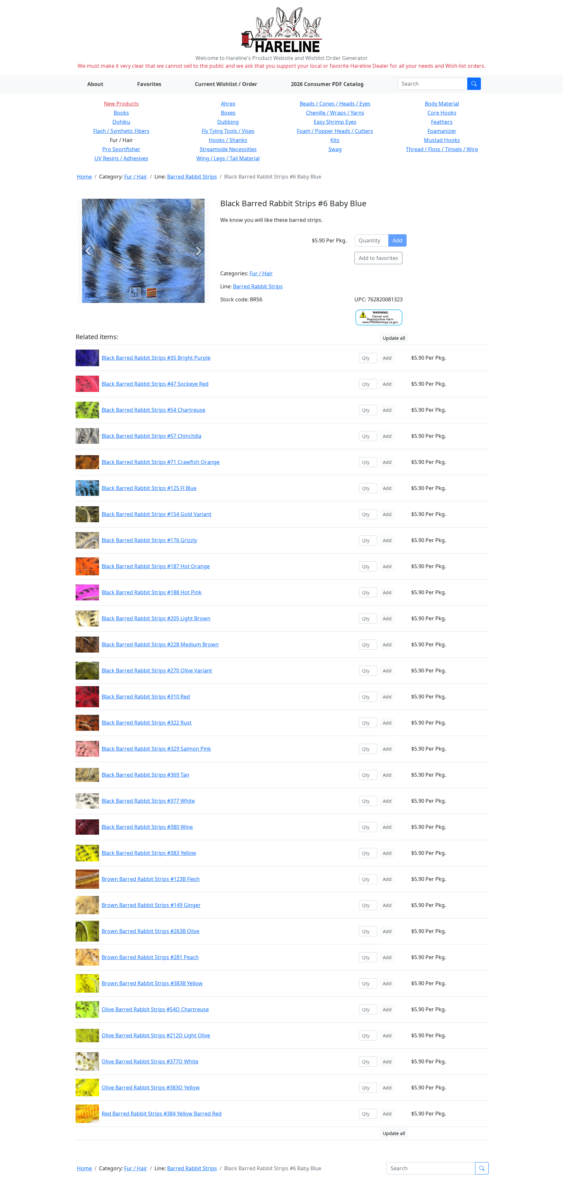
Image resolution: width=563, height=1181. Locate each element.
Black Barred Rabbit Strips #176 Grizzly (149, 540)
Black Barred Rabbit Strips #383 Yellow (149, 853)
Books (121, 112)
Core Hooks (441, 112)
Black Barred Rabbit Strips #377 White (148, 800)
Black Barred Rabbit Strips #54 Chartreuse (153, 409)
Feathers (442, 121)
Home (84, 176)
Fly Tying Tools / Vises (228, 131)
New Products (121, 103)
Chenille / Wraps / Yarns (335, 112)
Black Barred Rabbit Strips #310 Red (146, 696)
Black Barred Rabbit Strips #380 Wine (147, 826)
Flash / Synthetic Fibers (121, 131)
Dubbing (228, 121)
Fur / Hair (135, 176)
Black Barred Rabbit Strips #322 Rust (147, 722)
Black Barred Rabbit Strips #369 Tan (145, 774)
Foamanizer (441, 131)
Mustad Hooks (442, 140)
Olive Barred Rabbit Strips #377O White (150, 1061)
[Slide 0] (135, 293)
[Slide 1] (151, 293)
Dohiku (121, 121)
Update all (394, 338)
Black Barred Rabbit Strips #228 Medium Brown (160, 644)
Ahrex (228, 103)
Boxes (228, 112)
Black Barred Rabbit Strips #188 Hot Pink (152, 592)
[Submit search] (474, 84)
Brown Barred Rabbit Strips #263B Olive (150, 931)
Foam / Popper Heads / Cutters (335, 131)
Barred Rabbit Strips (192, 176)
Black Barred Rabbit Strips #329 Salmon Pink (156, 748)
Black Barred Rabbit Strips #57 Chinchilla (151, 435)
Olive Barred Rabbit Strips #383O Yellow (151, 1087)
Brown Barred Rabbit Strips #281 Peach (150, 957)
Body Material (442, 103)
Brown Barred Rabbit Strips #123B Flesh (151, 879)
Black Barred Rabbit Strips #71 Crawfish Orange (161, 462)
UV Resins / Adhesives (121, 158)
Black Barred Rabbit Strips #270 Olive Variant (157, 670)
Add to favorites (378, 258)
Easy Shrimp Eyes (335, 121)
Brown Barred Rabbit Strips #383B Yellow (152, 983)
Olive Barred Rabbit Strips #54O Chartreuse (155, 1009)
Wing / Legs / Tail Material (228, 158)
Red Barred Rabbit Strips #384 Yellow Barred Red (162, 1113)
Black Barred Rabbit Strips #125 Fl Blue (149, 488)
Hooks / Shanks (228, 140)
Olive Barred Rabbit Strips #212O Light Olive (156, 1035)
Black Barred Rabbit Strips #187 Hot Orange (156, 566)
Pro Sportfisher (121, 149)
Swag (335, 149)
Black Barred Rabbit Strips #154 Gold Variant (156, 514)
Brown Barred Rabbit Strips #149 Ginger (151, 905)
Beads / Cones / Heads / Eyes (335, 103)
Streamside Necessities (228, 149)
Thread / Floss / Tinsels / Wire (442, 149)
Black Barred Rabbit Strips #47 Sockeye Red (155, 383)
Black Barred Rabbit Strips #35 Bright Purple (156, 357)
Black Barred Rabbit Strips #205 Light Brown (156, 618)
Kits (334, 140)
